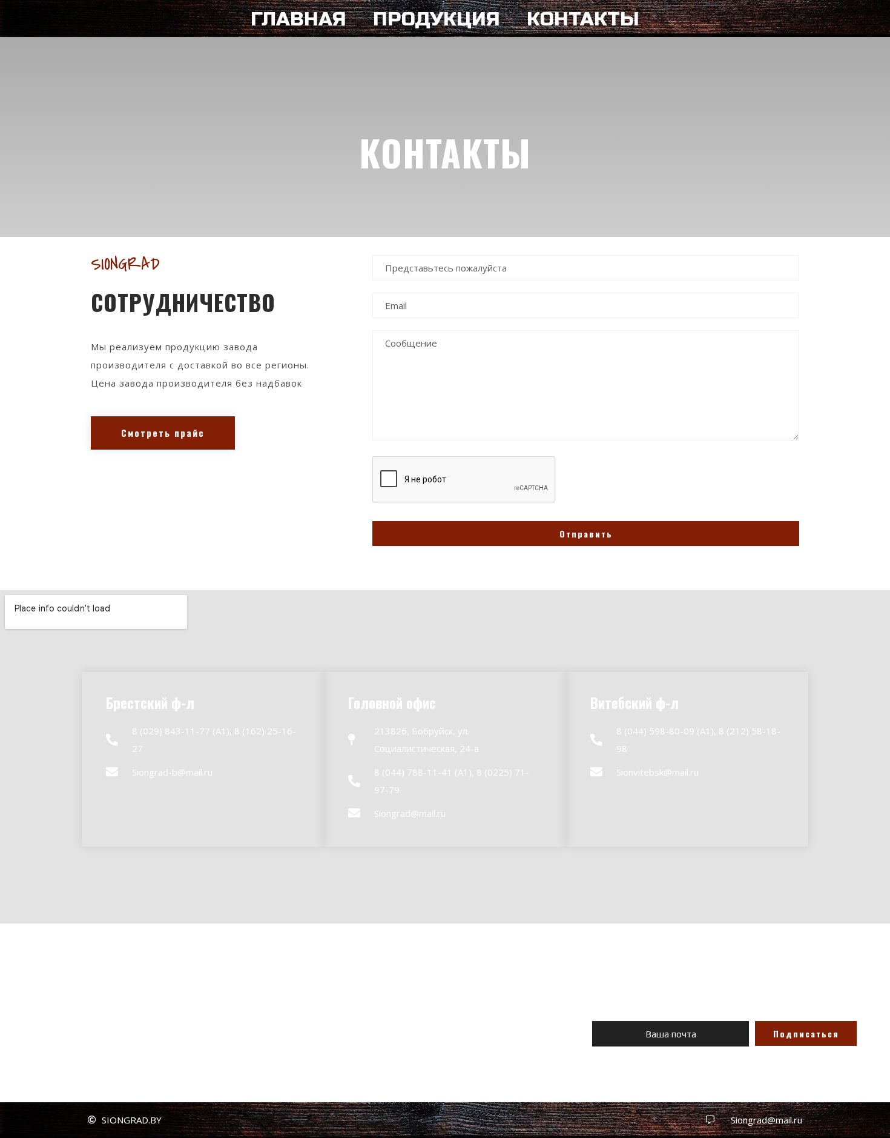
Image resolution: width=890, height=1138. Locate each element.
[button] (163, 433)
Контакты (583, 19)
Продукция (436, 19)
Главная (298, 19)
